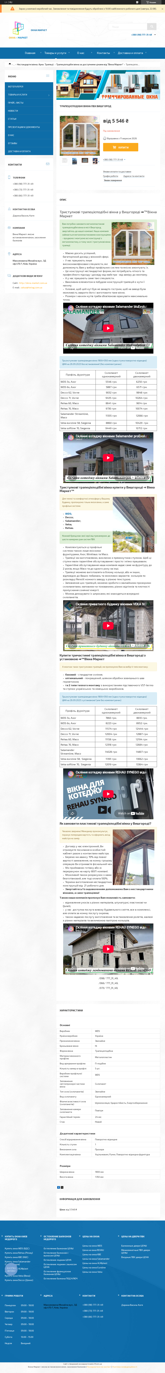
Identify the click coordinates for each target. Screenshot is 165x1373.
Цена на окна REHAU (93, 1250)
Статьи (12, 118)
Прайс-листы (15, 102)
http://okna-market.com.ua (33, 283)
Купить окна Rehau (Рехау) (19, 1252)
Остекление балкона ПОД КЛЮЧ (61, 1278)
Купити (123, 147)
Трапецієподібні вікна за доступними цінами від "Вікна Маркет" (89, 64)
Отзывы (12, 143)
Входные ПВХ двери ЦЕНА (135, 1257)
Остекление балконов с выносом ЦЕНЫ (56, 1254)
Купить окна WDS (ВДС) (17, 1248)
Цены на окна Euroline (94, 1267)
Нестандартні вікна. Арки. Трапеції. (35, 64)
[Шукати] (151, 26)
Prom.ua (98, 1364)
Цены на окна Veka (92, 1271)
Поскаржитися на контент (99, 1367)
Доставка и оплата (130, 53)
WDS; (68, 513)
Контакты (103, 53)
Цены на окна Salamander (96, 1258)
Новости (13, 110)
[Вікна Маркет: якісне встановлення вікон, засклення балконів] (18, 38)
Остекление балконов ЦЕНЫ (58, 1248)
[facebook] (58, 1187)
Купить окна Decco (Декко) (19, 1280)
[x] (62, 1187)
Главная (30, 53)
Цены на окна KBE (91, 1254)
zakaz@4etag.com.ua (31, 287)
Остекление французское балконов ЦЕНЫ (57, 1272)
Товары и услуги (55, 53)
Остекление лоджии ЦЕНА (57, 1259)
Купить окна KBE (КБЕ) (16, 1257)
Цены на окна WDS (92, 1245)
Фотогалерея (15, 86)
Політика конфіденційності (124, 1367)
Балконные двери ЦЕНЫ (134, 1245)
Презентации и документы (24, 127)
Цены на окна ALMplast (94, 1263)
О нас (80, 53)
